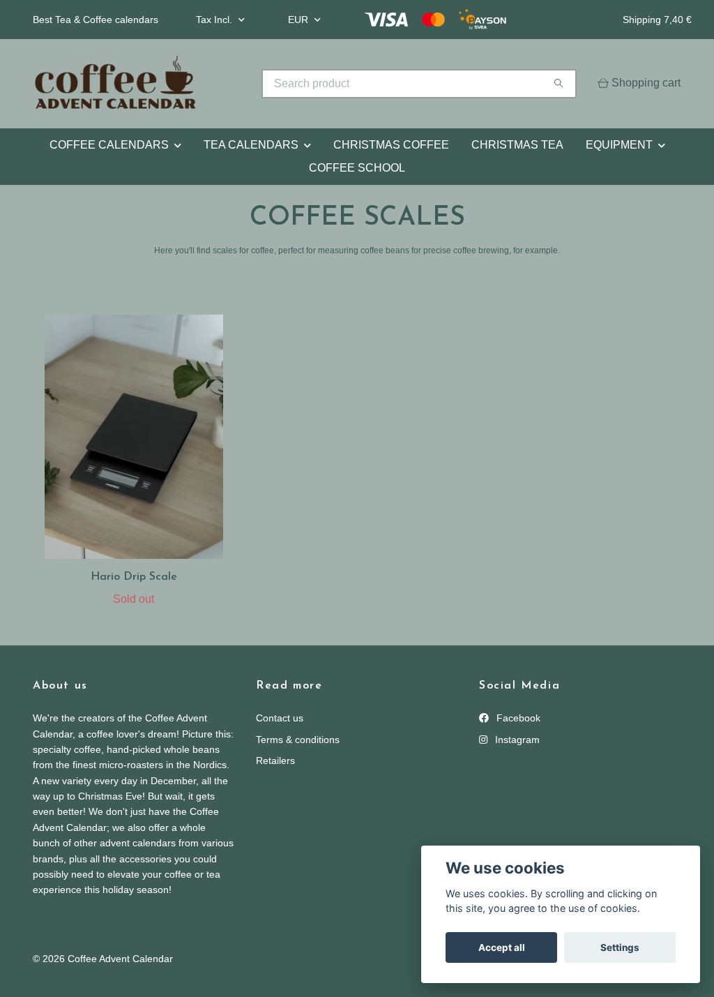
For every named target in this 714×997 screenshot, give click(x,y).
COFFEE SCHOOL (357, 168)
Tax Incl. (215, 19)
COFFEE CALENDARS (109, 145)
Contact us (279, 718)
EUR (299, 19)
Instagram (516, 739)
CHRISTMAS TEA (517, 145)
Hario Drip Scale (134, 577)
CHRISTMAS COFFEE (391, 145)
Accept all (501, 947)
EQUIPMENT (619, 145)
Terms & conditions (298, 739)
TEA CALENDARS (251, 145)
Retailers (275, 760)
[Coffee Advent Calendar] (195, 84)
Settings (619, 947)
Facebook (517, 718)
